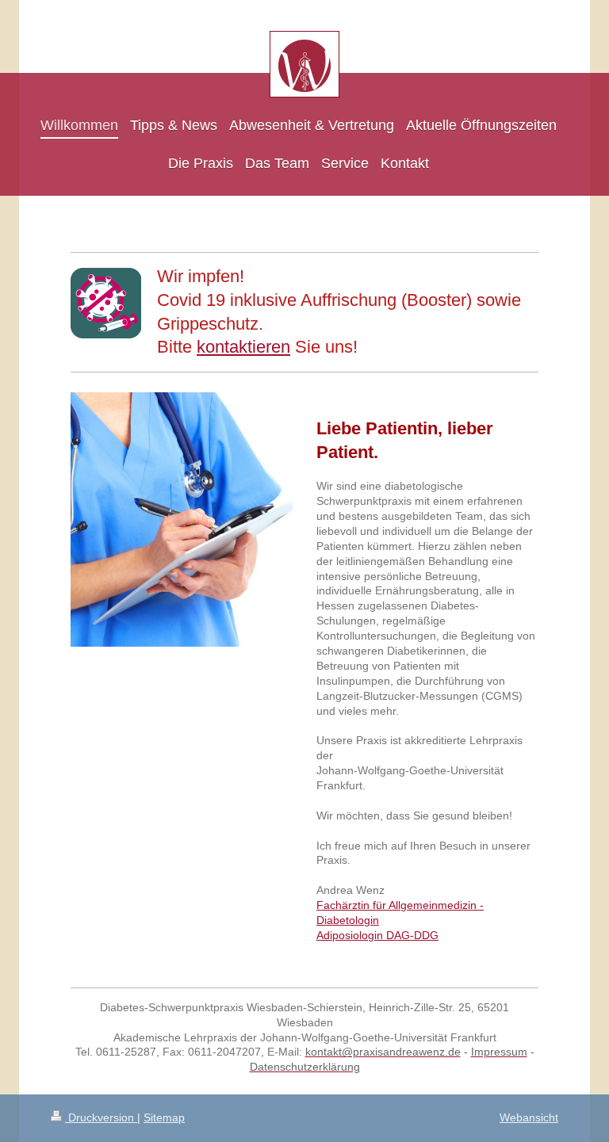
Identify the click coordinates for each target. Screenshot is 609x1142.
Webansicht (529, 1117)
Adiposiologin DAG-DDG (377, 935)
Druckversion (101, 1117)
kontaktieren (243, 347)
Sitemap (164, 1117)
